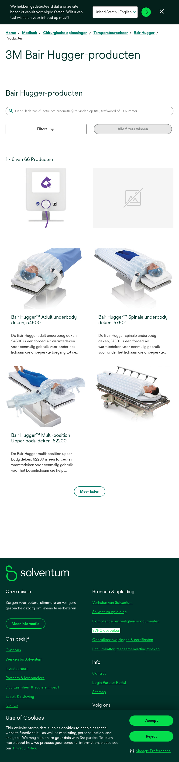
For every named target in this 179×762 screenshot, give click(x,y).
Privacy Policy (25, 748)
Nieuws (12, 706)
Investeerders (17, 668)
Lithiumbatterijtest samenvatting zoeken (126, 649)
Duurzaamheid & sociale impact (32, 687)
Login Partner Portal (109, 682)
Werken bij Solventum (24, 659)
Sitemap (99, 692)
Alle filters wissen (132, 129)
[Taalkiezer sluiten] (162, 11)
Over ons (13, 650)
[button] (150, 751)
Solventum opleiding (109, 612)
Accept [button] (151, 720)
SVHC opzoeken (106, 630)
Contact (99, 673)
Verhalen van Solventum (112, 602)
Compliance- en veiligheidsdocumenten (125, 621)
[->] (146, 12)
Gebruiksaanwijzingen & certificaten (122, 640)
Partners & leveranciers (25, 678)
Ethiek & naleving (20, 696)
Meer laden (89, 491)
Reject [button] (151, 736)
